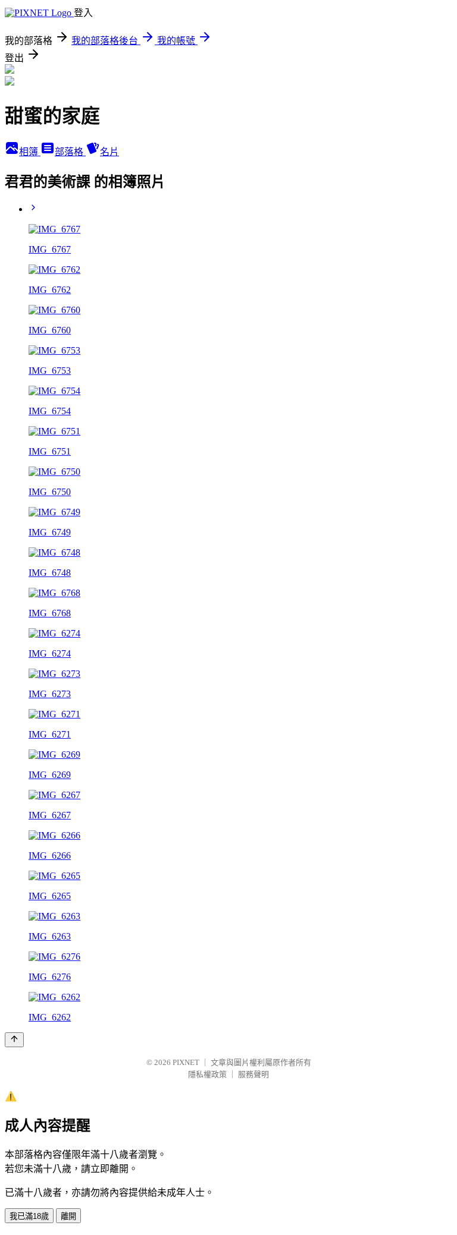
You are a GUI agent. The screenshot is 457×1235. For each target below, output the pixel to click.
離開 (68, 1216)
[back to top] (14, 1039)
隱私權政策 (207, 1074)
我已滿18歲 (29, 1216)
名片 (109, 152)
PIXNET (186, 1062)
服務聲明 (253, 1074)
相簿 (29, 152)
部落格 (70, 152)
